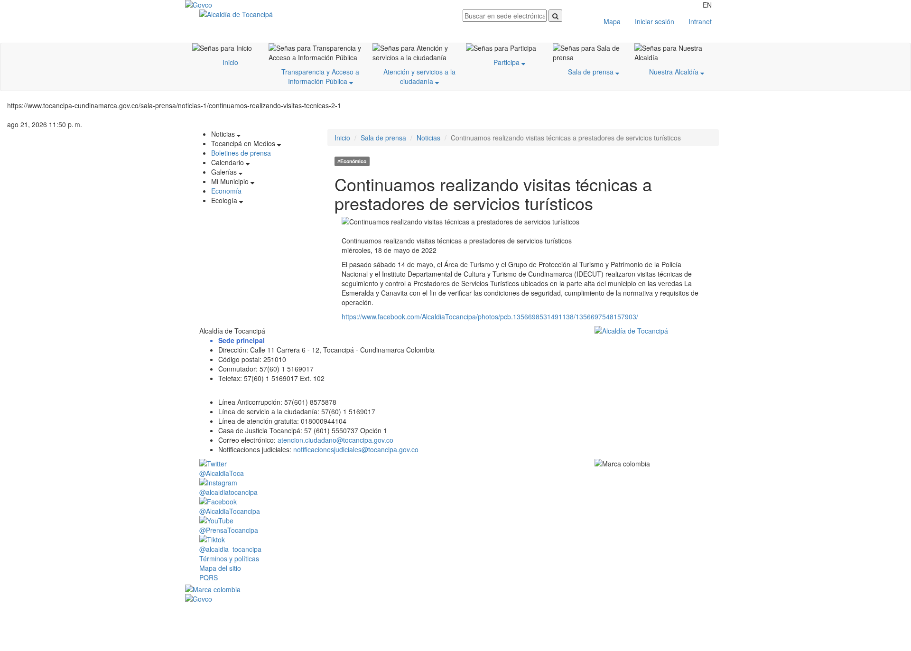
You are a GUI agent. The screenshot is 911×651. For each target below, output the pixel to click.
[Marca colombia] (455, 589)
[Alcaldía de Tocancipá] (323, 14)
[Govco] (230, 4)
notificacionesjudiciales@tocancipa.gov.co (355, 449)
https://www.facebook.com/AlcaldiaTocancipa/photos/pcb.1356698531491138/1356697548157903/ (490, 316)
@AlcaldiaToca (221, 473)
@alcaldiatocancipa (228, 492)
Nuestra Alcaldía (674, 71)
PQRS (208, 577)
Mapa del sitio (220, 568)
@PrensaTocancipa (228, 530)
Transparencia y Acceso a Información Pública (320, 76)
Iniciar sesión (654, 21)
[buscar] (555, 15)
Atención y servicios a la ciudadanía (419, 76)
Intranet (700, 21)
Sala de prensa (591, 71)
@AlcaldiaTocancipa (229, 511)
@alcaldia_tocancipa (230, 549)
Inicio (230, 62)
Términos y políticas (229, 558)
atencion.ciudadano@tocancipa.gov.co (335, 440)
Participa (507, 62)
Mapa (612, 21)
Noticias (428, 137)
